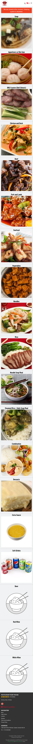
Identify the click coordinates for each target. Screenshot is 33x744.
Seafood (16, 230)
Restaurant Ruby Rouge (9, 695)
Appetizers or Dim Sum (16, 52)
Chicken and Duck (16, 123)
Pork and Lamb (16, 194)
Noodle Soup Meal (16, 372)
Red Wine (16, 622)
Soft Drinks (16, 550)
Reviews (3, 718)
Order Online (4, 714)
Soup (16, 16)
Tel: (5, 730)
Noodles (16, 301)
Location (3, 716)
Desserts (16, 479)
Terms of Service (19, 741)
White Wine (16, 657)
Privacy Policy (4, 722)
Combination (16, 443)
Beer (16, 586)
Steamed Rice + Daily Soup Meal (16, 408)
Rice (16, 337)
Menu (2, 712)
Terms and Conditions (6, 720)
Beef (16, 159)
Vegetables (16, 265)
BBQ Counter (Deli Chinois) (16, 87)
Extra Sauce (16, 515)
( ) (29, 3)
